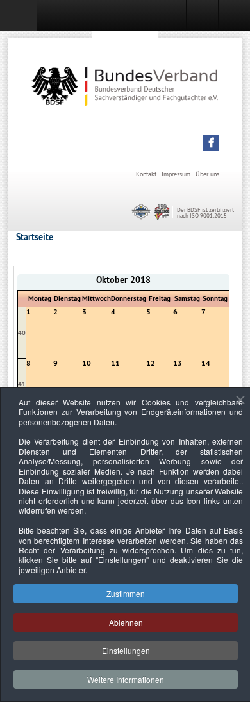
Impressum (176, 174)
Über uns (207, 174)
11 (115, 363)
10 (86, 363)
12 (150, 363)
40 (22, 333)
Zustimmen (125, 593)
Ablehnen (126, 622)
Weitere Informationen (125, 679)
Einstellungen (126, 650)
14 (205, 363)
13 (177, 363)
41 (22, 384)
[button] (211, 143)
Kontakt (146, 174)
